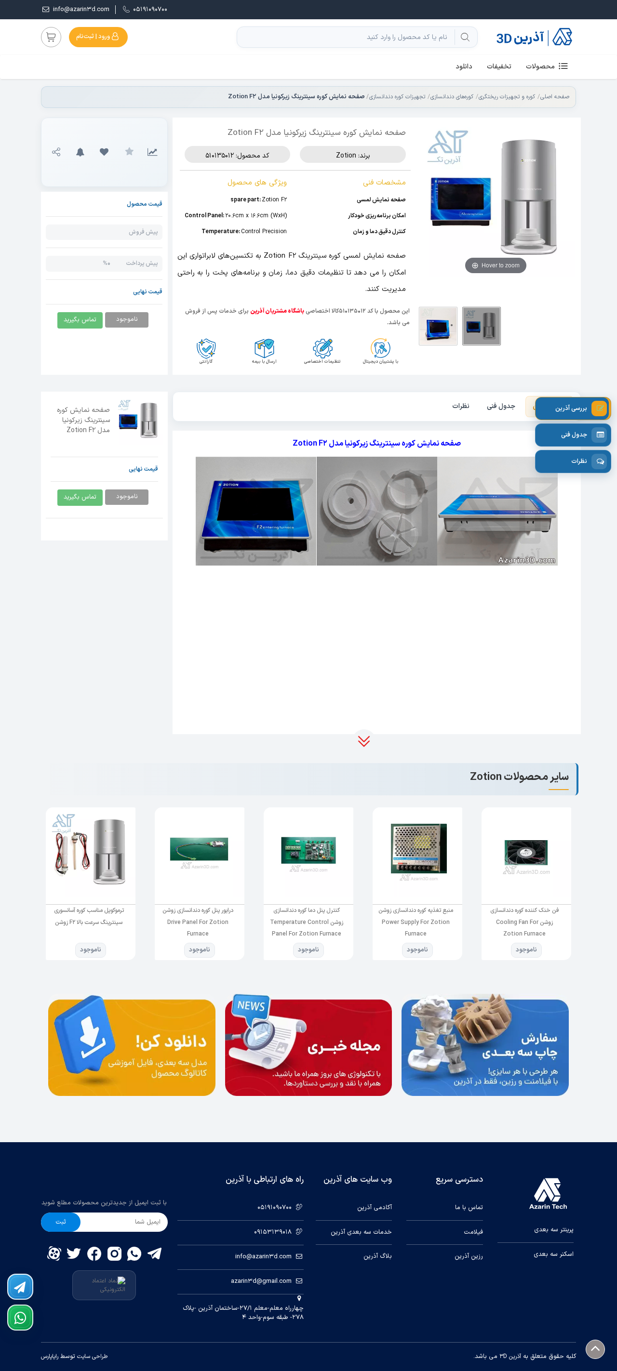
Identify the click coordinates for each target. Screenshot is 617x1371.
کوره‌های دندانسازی (451, 96)
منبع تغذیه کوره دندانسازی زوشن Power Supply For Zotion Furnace (524, 922)
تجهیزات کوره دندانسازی (397, 96)
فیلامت (473, 1232)
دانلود (464, 67)
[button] (104, 152)
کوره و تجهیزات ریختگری (507, 96)
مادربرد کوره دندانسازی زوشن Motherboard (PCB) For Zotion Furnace (89, 922)
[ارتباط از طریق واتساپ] (20, 1318)
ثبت (60, 1222)
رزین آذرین (469, 1256)
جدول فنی (501, 406)
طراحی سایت (91, 1356)
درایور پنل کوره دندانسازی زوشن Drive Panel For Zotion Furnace (306, 922)
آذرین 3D (510, 1356)
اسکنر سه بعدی (554, 1254)
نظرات (460, 406)
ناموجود (526, 950)
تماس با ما (469, 1208)
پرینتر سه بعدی (554, 1230)
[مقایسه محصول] (152, 152)
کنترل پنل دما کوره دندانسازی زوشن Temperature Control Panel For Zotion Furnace (415, 922)
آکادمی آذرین (374, 1208)
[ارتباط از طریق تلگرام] (20, 1287)
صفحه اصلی (554, 96)
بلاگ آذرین (377, 1256)
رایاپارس (49, 1356)
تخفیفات (499, 67)
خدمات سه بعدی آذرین (361, 1232)
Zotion (346, 156)
